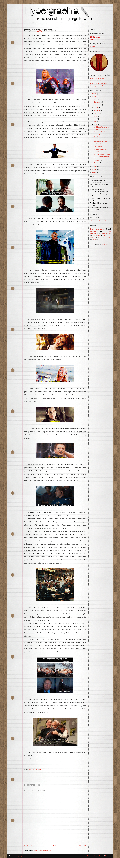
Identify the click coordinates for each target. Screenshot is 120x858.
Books (92, 237)
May (95, 119)
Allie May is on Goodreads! (98, 81)
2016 (94, 166)
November (97, 105)
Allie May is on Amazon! (97, 78)
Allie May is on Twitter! (97, 86)
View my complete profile (98, 220)
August (96, 113)
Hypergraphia (21, 856)
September (97, 110)
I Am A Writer (98, 147)
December (97, 102)
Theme (89, 856)
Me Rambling (97, 229)
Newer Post (28, 845)
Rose (105, 235)
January (96, 163)
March (96, 124)
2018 (94, 97)
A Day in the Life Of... (104, 237)
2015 (94, 169)
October (96, 108)
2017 (94, 99)
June (96, 116)
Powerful (97, 235)
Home (55, 845)
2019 (94, 94)
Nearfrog (108, 856)
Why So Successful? (35, 769)
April (95, 122)
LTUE (94, 239)
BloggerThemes (98, 856)
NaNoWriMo (106, 233)
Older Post (82, 845)
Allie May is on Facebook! (98, 83)
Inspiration (94, 231)
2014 (94, 172)
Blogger (104, 244)
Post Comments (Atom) (43, 850)
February (97, 160)
